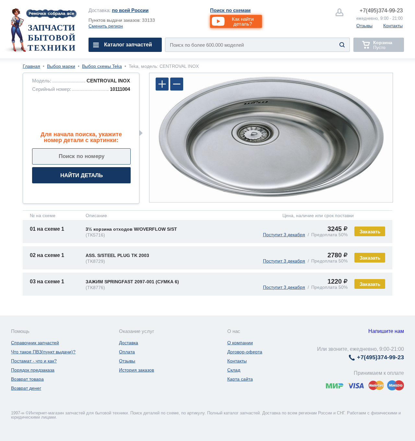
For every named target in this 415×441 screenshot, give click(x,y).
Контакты (393, 25)
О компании (240, 342)
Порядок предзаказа (32, 370)
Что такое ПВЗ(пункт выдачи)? (43, 351)
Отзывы (364, 25)
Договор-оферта (244, 351)
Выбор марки (61, 66)
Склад (233, 370)
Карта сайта (240, 379)
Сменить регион (106, 26)
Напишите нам (386, 331)
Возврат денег (26, 388)
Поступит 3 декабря (284, 234)
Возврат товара (27, 379)
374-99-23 (381, 10)
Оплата (127, 351)
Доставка (128, 342)
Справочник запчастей (35, 342)
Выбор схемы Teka (102, 66)
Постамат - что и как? (34, 360)
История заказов (136, 370)
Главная (31, 66)
